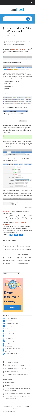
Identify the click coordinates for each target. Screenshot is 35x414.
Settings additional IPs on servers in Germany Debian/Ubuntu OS (25, 260)
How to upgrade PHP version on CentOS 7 (16, 368)
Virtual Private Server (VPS (12, 353)
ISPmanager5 (8, 346)
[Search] (28, 19)
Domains (7, 343)
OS (11, 234)
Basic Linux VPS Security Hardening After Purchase (18, 393)
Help (15, 34)
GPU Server (16, 408)
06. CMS (7, 328)
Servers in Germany (10, 351)
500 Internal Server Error (11, 371)
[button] (17, 2)
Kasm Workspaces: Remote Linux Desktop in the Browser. (9, 260)
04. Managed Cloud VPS (12, 323)
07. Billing (7, 331)
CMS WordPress (9, 338)
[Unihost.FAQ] (17, 9)
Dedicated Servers (7, 406)
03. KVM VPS (9, 321)
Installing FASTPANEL (10, 246)
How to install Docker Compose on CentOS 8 (16, 374)
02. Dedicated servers (11, 318)
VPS (16, 234)
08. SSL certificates (10, 333)
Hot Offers (26, 406)
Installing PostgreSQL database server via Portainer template (24, 251)
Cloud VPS (18, 406)
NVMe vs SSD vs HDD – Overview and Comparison (18, 365)
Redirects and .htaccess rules (12, 348)
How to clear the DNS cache (12, 362)
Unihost (10, 34)
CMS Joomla (8, 336)
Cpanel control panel (11, 341)
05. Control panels (10, 326)
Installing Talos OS (25, 246)
